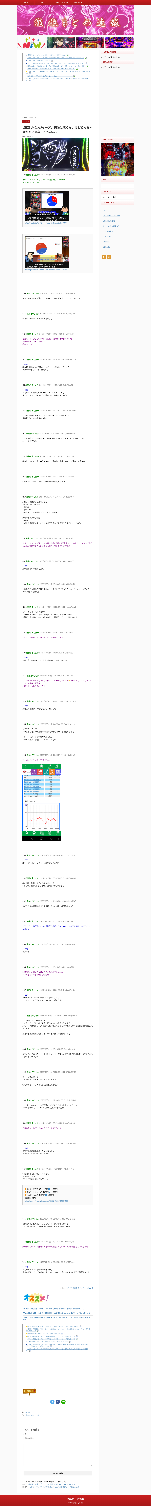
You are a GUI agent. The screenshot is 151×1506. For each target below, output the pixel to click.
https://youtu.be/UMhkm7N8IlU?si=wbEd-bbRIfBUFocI (46, 270)
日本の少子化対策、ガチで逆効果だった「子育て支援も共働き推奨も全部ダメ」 (51, 69)
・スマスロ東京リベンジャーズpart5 (79, 1288)
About (43, 2)
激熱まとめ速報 (75, 1498)
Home (26, 2)
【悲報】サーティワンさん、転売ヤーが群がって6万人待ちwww (46, 55)
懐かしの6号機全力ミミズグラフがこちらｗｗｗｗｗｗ (43, 1333)
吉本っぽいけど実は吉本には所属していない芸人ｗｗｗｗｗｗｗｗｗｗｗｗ (50, 76)
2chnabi (106, 242)
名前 (25, 1434)
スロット (27, 1412)
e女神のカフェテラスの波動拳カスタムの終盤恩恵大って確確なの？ (54, 1487)
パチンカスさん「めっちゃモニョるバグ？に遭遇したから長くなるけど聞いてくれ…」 (53, 1326)
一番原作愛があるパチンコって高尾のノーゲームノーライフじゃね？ (48, 1342)
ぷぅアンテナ (108, 236)
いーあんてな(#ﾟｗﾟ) (111, 226)
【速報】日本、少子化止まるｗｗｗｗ (38, 60)
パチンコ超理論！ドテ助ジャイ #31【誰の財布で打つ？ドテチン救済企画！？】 (51, 1336)
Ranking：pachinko (61, 2)
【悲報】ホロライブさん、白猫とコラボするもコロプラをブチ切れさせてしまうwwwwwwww (55, 58)
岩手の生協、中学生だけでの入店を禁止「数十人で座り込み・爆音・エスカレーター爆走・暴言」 (56, 66)
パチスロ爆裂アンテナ (111, 216)
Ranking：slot (79, 2)
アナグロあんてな (110, 231)
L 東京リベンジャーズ (32, 1415)
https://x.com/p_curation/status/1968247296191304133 (46, 1201)
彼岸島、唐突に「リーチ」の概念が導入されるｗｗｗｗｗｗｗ (52, 1484)
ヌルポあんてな (109, 221)
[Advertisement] (57, 98)
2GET (105, 210)
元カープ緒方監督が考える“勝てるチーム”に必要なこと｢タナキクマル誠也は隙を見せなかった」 (56, 63)
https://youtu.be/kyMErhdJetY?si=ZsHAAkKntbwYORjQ (46, 223)
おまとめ (106, 247)
